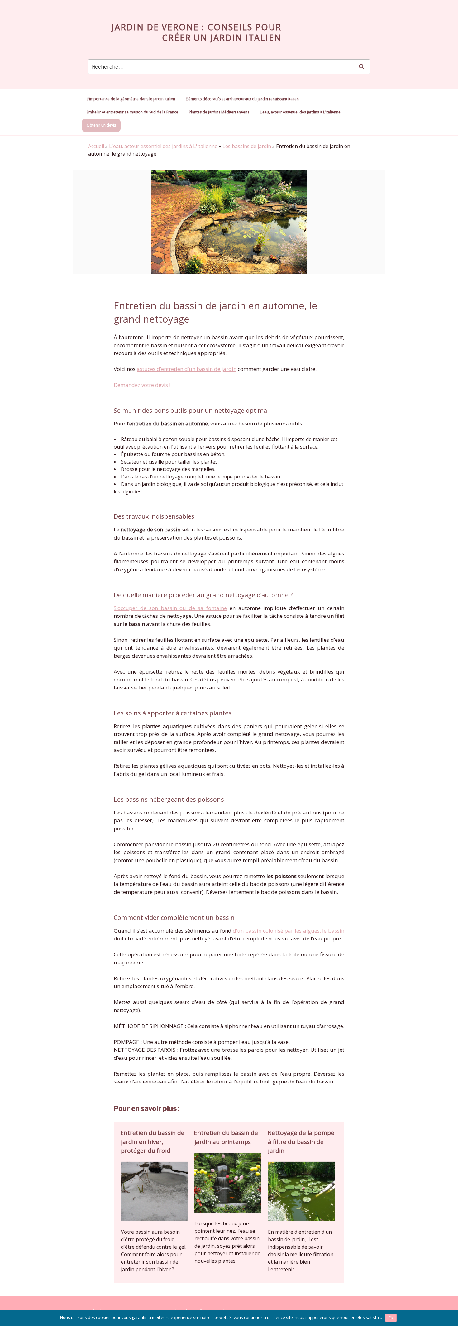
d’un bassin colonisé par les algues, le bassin (288, 930)
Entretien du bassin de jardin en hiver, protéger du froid (152, 1142)
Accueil (96, 146)
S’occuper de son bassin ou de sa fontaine (170, 608)
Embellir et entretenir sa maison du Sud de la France (132, 112)
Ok (391, 1318)
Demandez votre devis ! (142, 384)
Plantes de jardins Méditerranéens (219, 112)
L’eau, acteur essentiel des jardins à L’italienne (300, 112)
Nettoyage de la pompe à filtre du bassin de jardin (300, 1142)
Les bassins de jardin (246, 146)
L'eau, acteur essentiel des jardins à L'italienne (163, 146)
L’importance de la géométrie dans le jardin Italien (131, 99)
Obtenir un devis (101, 125)
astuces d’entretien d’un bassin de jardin (186, 368)
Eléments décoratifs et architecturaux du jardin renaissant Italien (242, 99)
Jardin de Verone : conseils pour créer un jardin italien (196, 32)
